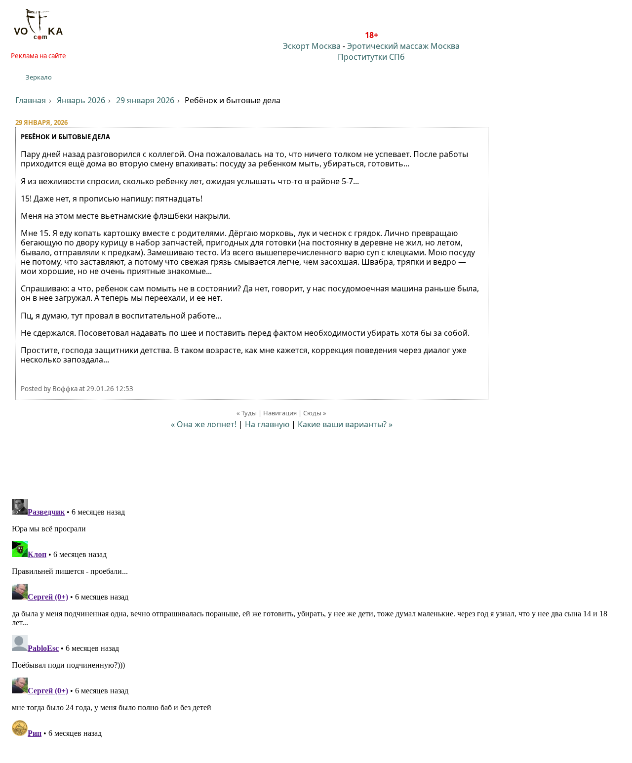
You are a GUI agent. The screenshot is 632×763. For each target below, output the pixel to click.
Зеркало (39, 77)
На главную (267, 424)
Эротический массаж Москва (403, 45)
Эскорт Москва (312, 45)
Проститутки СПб (371, 56)
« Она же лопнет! (204, 424)
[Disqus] (316, 618)
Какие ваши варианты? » (345, 424)
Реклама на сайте (38, 55)
